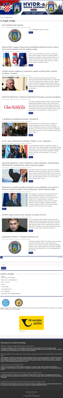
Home (1, 17)
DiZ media (34, 392)
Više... (31, 32)
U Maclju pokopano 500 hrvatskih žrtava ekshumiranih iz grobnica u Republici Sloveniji (21, 372)
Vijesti (20, 27)
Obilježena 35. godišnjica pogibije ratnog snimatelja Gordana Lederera (17, 346)
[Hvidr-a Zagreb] (31, 7)
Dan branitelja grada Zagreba (12, 25)
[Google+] (31, 394)
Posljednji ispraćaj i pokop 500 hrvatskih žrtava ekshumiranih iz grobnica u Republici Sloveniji (23, 381)
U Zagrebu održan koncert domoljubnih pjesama (12, 364)
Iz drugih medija (15, 27)
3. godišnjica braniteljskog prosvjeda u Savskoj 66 (20, 119)
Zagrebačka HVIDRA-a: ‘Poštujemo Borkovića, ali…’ (21, 237)
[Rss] (29, 394)
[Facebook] (32, 394)
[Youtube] (34, 394)
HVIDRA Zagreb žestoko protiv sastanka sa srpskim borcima (24, 215)
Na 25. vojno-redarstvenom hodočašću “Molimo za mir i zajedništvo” (27, 141)
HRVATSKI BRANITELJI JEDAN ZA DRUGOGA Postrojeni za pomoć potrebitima (31, 97)
